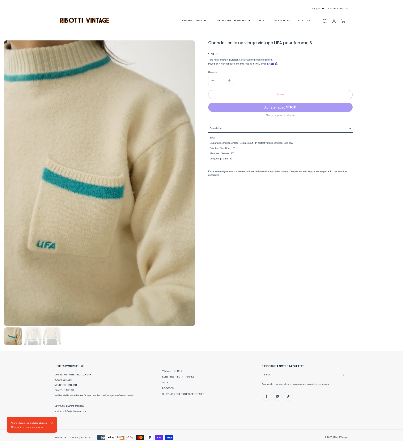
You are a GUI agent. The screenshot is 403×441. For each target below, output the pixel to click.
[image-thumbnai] (13, 336)
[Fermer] (52, 423)
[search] (324, 21)
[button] (280, 94)
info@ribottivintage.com (75, 411)
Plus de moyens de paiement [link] (280, 115)
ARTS (165, 382)
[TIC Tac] (288, 396)
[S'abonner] (343, 374)
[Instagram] (277, 396)
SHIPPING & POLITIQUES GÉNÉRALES (183, 394)
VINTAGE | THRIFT (172, 371)
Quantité (212, 72)
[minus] (212, 80)
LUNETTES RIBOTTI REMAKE (178, 376)
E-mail (267, 375)
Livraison (234, 59)
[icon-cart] (343, 21)
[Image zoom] (99, 183)
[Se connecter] (333, 20)
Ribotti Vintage (340, 437)
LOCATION (168, 388)
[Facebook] (266, 396)
